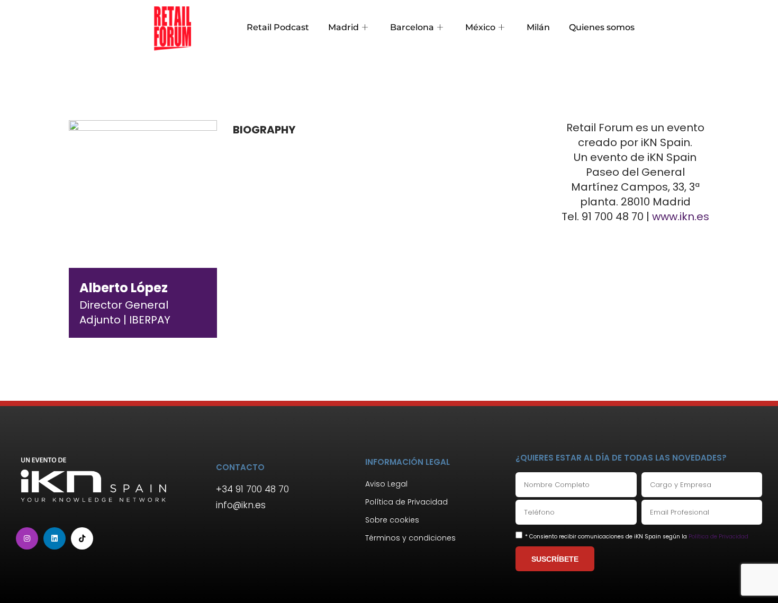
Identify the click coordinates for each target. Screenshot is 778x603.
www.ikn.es (680, 216)
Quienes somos (602, 27)
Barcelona (412, 27)
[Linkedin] (54, 538)
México (480, 27)
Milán (538, 27)
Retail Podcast (278, 27)
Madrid (343, 27)
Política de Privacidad (718, 537)
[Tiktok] (82, 538)
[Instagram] (27, 538)
